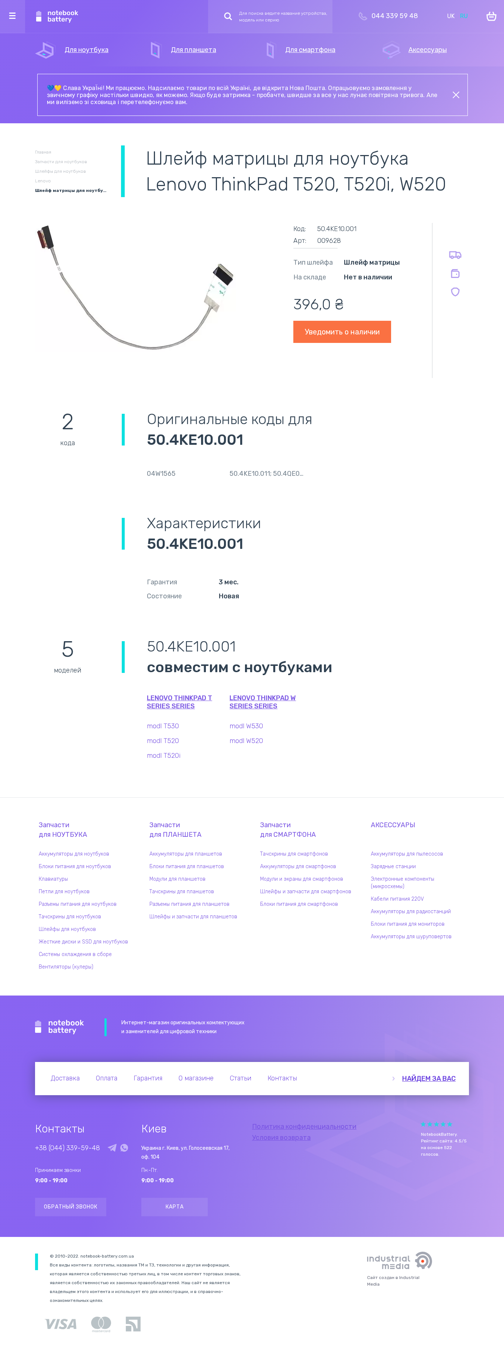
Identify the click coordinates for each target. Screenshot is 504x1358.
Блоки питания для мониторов (408, 924)
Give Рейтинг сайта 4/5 (443, 1124)
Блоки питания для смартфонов (299, 904)
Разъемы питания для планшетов (189, 904)
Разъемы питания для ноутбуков (78, 904)
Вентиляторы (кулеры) (66, 967)
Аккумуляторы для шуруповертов (411, 937)
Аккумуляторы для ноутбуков (74, 854)
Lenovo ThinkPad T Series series (179, 702)
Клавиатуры (53, 879)
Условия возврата (281, 1138)
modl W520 (246, 741)
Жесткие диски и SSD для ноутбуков (83, 942)
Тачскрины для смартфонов (294, 854)
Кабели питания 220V (397, 899)
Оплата (106, 1078)
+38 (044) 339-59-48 (67, 1148)
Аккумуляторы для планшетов (185, 854)
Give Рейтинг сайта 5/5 (449, 1124)
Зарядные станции (393, 866)
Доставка (65, 1078)
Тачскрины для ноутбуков (70, 917)
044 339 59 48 (395, 16)
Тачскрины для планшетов (181, 891)
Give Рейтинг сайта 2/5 (430, 1124)
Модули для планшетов (177, 879)
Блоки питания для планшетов (186, 866)
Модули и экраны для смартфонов (301, 879)
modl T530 (163, 726)
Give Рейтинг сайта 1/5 (423, 1124)
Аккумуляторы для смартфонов (298, 866)
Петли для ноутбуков (64, 891)
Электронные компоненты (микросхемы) (402, 883)
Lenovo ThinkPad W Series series (262, 702)
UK (451, 16)
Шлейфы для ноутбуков (67, 929)
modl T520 (163, 741)
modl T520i (163, 756)
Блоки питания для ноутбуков (75, 866)
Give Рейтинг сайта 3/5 (436, 1124)
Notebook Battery (59, 1027)
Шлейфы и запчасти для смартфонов (305, 891)
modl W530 (246, 726)
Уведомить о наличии (342, 331)
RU (464, 16)
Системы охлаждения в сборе (75, 954)
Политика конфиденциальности (304, 1127)
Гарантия (148, 1078)
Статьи (240, 1078)
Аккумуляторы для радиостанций (411, 911)
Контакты (282, 1078)
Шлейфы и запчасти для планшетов (193, 917)
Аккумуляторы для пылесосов (407, 854)
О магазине (196, 1078)
